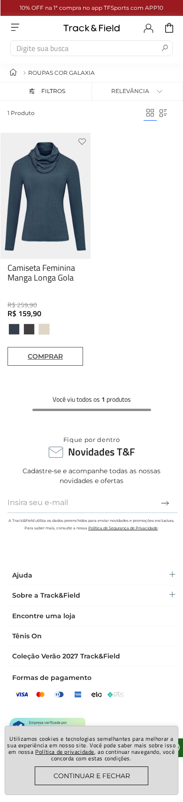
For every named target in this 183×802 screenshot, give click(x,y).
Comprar (45, 356)
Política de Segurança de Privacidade (123, 528)
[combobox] (91, 48)
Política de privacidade (64, 751)
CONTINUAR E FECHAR (91, 776)
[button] (46, 91)
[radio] (150, 113)
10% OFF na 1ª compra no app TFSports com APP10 (91, 7)
